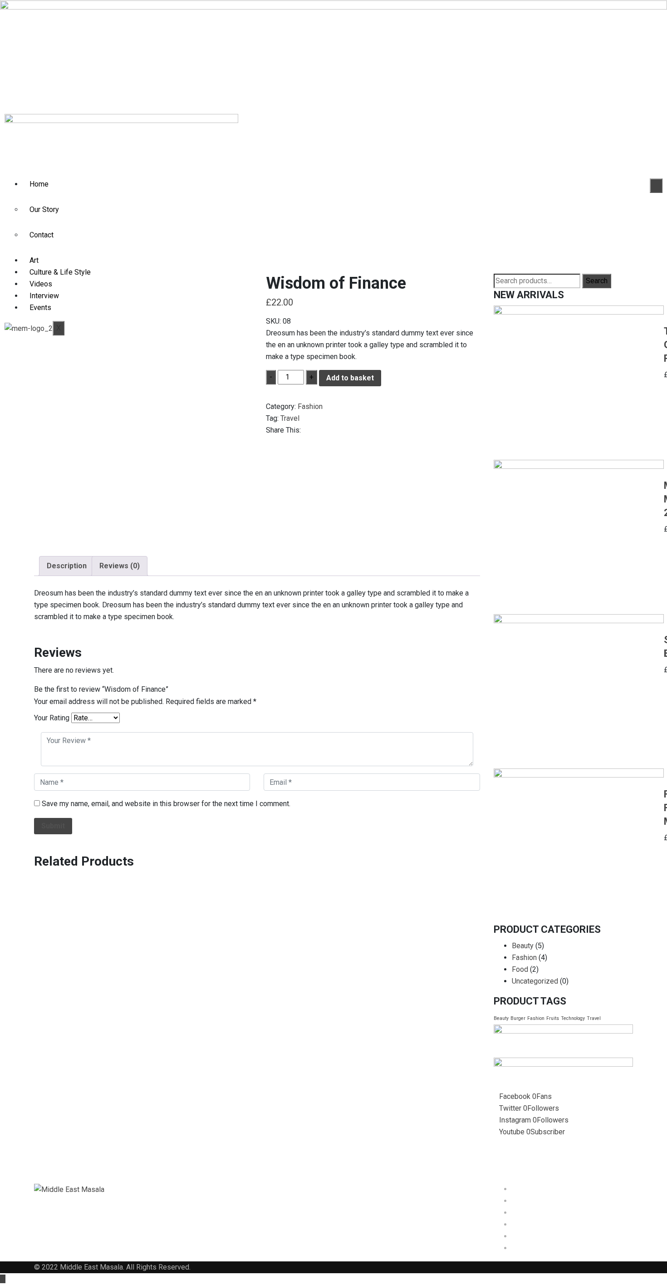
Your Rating (51, 718)
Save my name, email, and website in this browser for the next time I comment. (166, 803)
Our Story (44, 209)
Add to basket (350, 378)
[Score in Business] (579, 691)
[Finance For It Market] (579, 845)
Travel (289, 418)
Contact (41, 235)
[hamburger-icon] (656, 185)
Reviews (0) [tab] (119, 565)
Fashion (310, 406)
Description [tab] (67, 565)
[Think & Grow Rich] (579, 382)
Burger (517, 1018)
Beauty (523, 945)
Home (39, 184)
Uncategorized (535, 981)
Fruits (552, 1018)
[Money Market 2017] (579, 537)
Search (597, 280)
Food (520, 969)
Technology (573, 1018)
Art (34, 260)
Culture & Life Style (60, 272)
